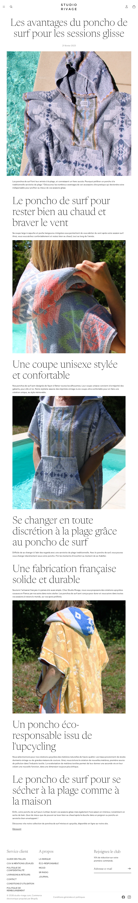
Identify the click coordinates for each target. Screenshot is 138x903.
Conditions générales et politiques (69, 897)
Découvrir (16, 829)
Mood (42, 867)
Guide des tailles (16, 859)
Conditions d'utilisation (20, 883)
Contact (11, 879)
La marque (45, 859)
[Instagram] (129, 897)
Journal (44, 876)
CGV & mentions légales (20, 863)
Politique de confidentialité (15, 869)
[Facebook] (123, 897)
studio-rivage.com (22, 895)
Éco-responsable (49, 863)
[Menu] (4, 7)
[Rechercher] (11, 6)
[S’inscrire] (129, 868)
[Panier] (134, 6)
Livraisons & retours (18, 874)
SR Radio (43, 872)
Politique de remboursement (16, 889)
